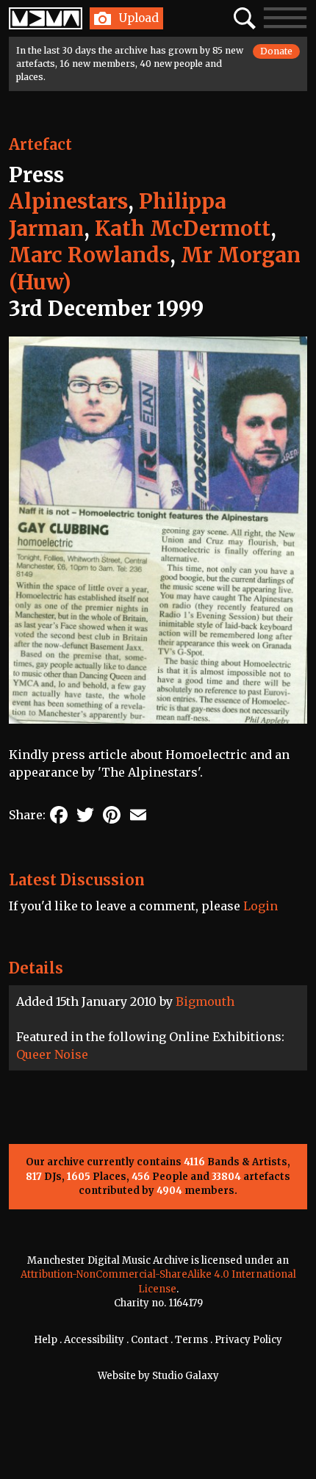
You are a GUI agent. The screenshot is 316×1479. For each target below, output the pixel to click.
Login (260, 906)
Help (45, 1340)
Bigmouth (205, 1001)
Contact (149, 1340)
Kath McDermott (182, 228)
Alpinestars (68, 201)
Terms (191, 1340)
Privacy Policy (248, 1340)
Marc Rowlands (89, 255)
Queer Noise (52, 1054)
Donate (276, 51)
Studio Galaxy (185, 1376)
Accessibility (94, 1340)
